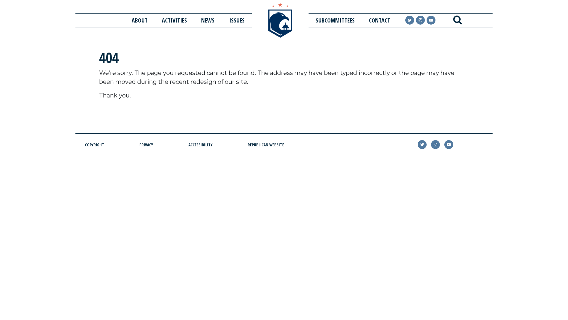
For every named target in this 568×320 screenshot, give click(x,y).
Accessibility (200, 145)
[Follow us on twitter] (422, 144)
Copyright (94, 145)
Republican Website (266, 145)
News (207, 20)
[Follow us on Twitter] (409, 20)
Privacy (146, 145)
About (140, 20)
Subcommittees (335, 20)
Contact (379, 20)
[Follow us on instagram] (420, 20)
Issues (237, 20)
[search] (457, 20)
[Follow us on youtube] (431, 20)
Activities (174, 20)
